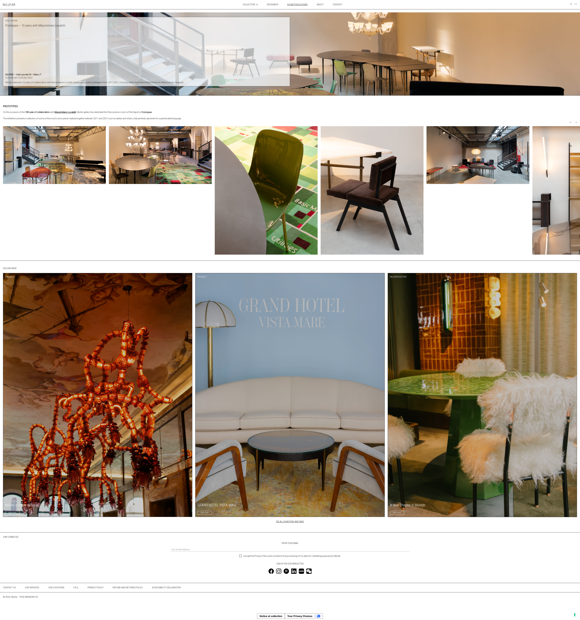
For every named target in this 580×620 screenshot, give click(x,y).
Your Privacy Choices (299, 616)
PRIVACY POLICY (96, 587)
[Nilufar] (9, 4)
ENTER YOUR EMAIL (290, 543)
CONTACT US (9, 587)
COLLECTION (249, 4)
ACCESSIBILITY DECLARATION (166, 587)
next (576, 122)
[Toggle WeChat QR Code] (309, 571)
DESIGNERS (272, 4)
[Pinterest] (286, 571)
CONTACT (337, 4)
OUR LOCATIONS (56, 587)
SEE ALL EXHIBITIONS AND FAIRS (290, 521)
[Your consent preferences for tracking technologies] (575, 615)
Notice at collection (271, 616)
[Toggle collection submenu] (257, 4)
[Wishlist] (576, 4)
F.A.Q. (76, 587)
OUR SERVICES (32, 587)
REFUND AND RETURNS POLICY (128, 587)
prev (570, 122)
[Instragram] (278, 571)
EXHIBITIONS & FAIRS (297, 4)
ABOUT (320, 4)
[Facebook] (271, 571)
